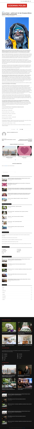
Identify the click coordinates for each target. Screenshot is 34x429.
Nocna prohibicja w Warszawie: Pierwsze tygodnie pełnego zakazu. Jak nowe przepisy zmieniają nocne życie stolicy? (16, 243)
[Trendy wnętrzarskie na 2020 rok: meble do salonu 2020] (4, 228)
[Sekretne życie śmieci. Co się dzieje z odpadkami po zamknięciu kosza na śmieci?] (4, 270)
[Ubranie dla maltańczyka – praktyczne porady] (4, 207)
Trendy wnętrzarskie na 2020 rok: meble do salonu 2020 (16, 226)
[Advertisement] (17, 308)
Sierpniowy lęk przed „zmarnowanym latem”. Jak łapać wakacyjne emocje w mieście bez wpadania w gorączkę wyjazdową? (19, 178)
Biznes (17, 287)
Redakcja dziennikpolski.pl (11, 15)
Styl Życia (3, 11)
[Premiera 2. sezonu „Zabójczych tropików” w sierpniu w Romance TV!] (4, 199)
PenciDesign (23, 427)
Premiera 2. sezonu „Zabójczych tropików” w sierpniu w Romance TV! (18, 198)
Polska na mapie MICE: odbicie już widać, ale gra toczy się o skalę (10, 241)
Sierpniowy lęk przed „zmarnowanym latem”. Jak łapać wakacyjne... (9, 157)
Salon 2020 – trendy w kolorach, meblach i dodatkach (15, 216)
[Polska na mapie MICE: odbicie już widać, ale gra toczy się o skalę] (4, 275)
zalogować (6, 165)
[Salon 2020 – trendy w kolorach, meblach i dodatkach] (4, 217)
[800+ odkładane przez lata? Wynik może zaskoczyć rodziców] (4, 265)
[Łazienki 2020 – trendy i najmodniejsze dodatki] (4, 222)
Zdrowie (17, 299)
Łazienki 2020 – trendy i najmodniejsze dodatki (15, 221)
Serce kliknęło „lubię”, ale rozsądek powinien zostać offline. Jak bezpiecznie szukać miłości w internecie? (19, 183)
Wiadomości (17, 297)
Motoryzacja (17, 290)
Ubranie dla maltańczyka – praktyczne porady (14, 206)
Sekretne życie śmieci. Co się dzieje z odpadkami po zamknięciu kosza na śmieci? (12, 239)
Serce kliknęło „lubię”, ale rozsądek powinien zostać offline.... (24, 157)
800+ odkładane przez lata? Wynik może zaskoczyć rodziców (9, 237)
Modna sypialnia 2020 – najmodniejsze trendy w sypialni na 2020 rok (18, 211)
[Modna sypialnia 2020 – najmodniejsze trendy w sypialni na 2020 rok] (4, 212)
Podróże (17, 292)
